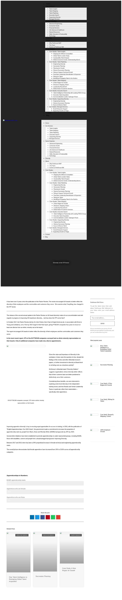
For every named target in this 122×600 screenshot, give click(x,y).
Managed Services (54, 138)
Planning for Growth (59, 68)
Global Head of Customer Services (62, 88)
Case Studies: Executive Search (58, 90)
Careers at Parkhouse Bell (56, 47)
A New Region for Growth (60, 82)
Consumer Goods (54, 25)
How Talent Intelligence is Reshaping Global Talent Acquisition (18, 579)
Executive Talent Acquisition (61, 95)
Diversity (47, 158)
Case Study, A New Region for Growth (106, 384)
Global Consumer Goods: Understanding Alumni (66, 59)
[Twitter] (115, 120)
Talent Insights (53, 9)
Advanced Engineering (55, 23)
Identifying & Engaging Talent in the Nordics (65, 78)
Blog (47, 115)
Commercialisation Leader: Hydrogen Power (65, 96)
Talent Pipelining (53, 13)
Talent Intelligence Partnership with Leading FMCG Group (69, 93)
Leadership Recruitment (60, 86)
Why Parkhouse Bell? (55, 43)
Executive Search (54, 15)
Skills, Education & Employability (58, 34)
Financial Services (54, 28)
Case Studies (50, 49)
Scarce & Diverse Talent (59, 105)
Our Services (50, 6)
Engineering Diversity (59, 64)
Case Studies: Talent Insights (57, 51)
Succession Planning (59, 66)
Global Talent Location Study (61, 56)
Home (47, 123)
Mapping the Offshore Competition (63, 53)
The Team (52, 45)
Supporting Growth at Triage (61, 110)
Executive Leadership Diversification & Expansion (67, 74)
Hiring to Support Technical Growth (63, 72)
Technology (52, 156)
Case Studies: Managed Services (58, 107)
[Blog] (118, 120)
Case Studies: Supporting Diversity (59, 99)
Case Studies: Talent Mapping (57, 80)
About (48, 40)
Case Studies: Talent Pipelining (57, 62)
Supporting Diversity (54, 17)
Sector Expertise (51, 21)
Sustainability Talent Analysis (61, 58)
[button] (64, 119)
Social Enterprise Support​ (60, 109)
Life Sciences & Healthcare (56, 30)
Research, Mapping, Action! (61, 84)
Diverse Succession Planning (61, 70)
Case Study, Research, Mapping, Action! (107, 415)
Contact (47, 234)
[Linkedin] (112, 120)
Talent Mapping (53, 11)
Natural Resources (54, 32)
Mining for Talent (58, 76)
